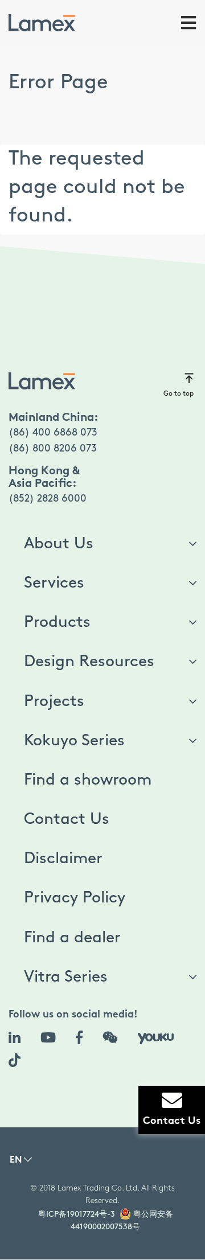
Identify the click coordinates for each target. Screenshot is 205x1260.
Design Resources (89, 661)
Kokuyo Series (74, 740)
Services (54, 583)
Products (57, 622)
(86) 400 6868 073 (53, 432)
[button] (21, 1163)
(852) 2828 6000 (48, 498)
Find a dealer (72, 937)
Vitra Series (66, 977)
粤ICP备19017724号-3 (76, 1214)
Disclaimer (63, 858)
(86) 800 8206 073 (53, 448)
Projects (54, 701)
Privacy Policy (74, 897)
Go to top (178, 394)
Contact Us (66, 819)
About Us (58, 543)
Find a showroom (87, 780)
